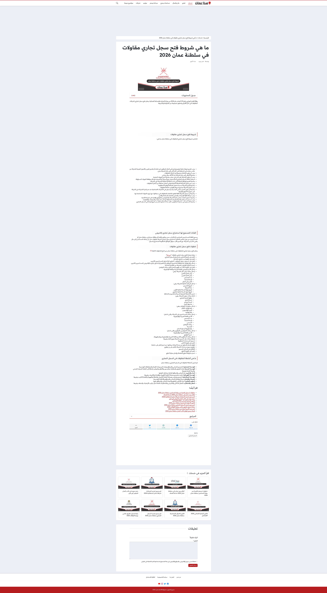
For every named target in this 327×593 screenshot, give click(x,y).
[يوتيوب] (159, 584)
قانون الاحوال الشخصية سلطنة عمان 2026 (182, 403)
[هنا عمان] (203, 3)
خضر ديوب (201, 61)
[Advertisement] (163, 20)
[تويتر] (165, 584)
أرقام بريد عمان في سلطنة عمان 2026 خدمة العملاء (179, 394)
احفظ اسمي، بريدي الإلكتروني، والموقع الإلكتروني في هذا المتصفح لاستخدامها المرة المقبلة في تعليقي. (168, 561)
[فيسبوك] (168, 584)
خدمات (200, 38)
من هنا (169, 255)
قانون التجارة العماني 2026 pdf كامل (183, 401)
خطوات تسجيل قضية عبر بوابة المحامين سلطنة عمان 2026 (176, 392)
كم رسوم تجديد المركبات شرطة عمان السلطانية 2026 (178, 397)
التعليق (195, 541)
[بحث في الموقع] (117, 3)
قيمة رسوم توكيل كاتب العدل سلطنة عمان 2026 (180, 411)
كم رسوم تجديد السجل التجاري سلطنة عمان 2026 (179, 405)
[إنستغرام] (162, 584)
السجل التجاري (193, 435)
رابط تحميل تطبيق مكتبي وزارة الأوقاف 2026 (181, 407)
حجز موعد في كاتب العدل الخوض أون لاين (182, 399)
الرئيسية (206, 38)
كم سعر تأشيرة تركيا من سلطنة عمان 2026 (181, 409)
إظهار (133, 95)
